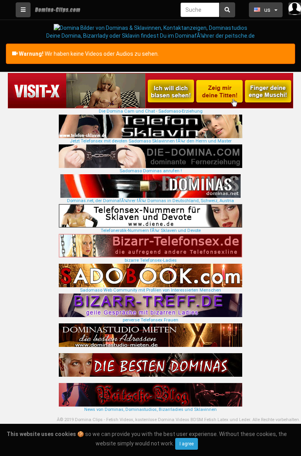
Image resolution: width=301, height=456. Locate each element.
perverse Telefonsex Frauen (150, 320)
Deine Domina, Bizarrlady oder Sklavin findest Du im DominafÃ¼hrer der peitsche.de (150, 36)
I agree (187, 444)
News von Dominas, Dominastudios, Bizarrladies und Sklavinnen (150, 409)
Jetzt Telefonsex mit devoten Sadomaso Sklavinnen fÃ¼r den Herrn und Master (151, 141)
